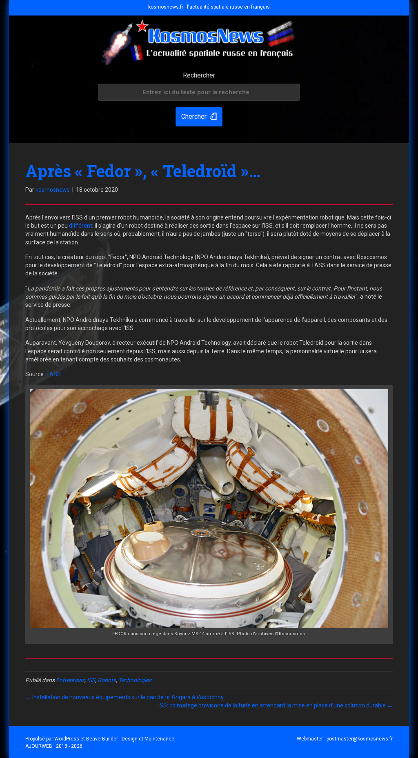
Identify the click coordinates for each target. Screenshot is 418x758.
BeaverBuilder (102, 739)
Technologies (134, 680)
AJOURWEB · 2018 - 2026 (53, 746)
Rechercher (199, 75)
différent (80, 225)
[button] (199, 117)
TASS (53, 374)
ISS (91, 680)
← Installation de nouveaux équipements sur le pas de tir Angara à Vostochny (124, 697)
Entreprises (70, 680)
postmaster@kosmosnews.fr (360, 739)
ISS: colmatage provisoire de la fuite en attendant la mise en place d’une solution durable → (275, 705)
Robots (107, 680)
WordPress (66, 739)
